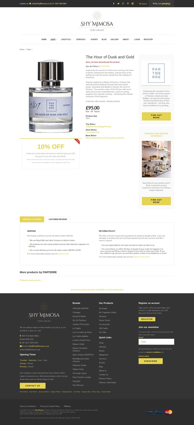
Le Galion (77, 328)
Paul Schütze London (82, 377)
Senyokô (76, 381)
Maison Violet (78, 344)
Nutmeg (107, 126)
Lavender (90, 132)
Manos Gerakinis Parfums (80, 349)
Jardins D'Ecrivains (81, 324)
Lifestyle (102, 347)
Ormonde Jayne (80, 373)
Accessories (104, 324)
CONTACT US (32, 386)
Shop (29, 49)
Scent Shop (77, 391)
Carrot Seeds (104, 138)
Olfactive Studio (79, 365)
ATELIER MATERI (81, 308)
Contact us (103, 374)
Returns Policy (105, 378)
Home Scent (104, 320)
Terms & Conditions (28, 406)
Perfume (102, 316)
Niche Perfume (24, 391)
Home (22, 49)
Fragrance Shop (86, 391)
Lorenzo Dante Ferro (81, 340)
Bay (101, 126)
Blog (101, 366)
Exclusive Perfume (44, 391)
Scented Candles (106, 391)
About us (103, 370)
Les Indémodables (80, 336)
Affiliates (67, 406)
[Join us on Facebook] (114, 4)
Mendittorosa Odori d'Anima (81, 360)
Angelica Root (92, 126)
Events (102, 363)
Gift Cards (103, 328)
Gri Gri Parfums (79, 320)
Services (103, 359)
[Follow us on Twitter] (118, 4)
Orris (97, 132)
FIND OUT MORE (156, 201)
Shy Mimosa (78, 385)
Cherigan (76, 312)
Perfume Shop (96, 391)
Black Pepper (92, 138)
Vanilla (121, 138)
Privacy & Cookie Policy (50, 406)
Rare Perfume (33, 391)
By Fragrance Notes (107, 312)
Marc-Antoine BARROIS (83, 355)
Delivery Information (107, 382)
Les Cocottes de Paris (82, 332)
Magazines (103, 355)
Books (102, 351)
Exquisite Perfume (56, 391)
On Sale (102, 332)
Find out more (156, 116)
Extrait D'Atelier (79, 316)
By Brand (103, 308)
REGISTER (147, 319)
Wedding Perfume (67, 391)
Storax (114, 138)
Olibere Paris (78, 369)
